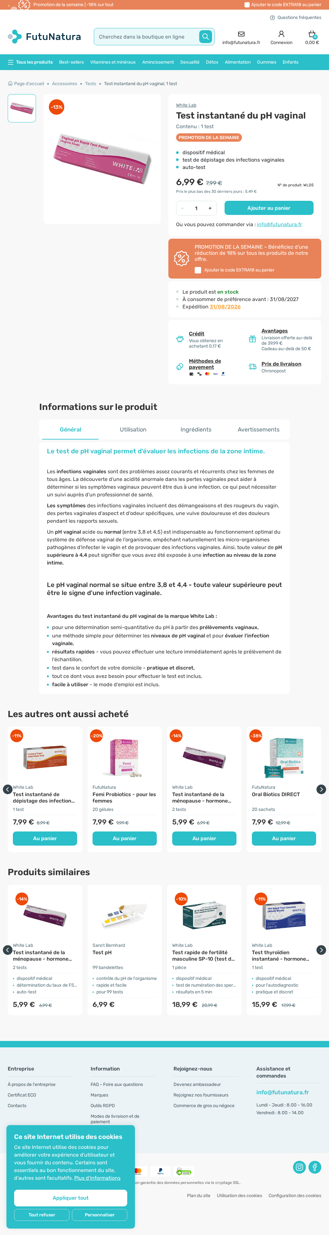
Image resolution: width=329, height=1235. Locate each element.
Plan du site (198, 1195)
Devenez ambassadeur (197, 1084)
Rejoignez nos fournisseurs (200, 1095)
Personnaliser (100, 1215)
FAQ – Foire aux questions (117, 1084)
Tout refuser (42, 1215)
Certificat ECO (22, 1095)
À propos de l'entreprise (32, 1084)
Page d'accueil (29, 83)
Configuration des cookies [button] (295, 1195)
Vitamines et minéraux (113, 62)
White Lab (186, 105)
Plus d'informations (97, 1178)
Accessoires (64, 83)
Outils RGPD (103, 1105)
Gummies (266, 62)
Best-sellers (71, 62)
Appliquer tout (71, 1198)
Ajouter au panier (268, 208)
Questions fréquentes (299, 17)
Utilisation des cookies (239, 1195)
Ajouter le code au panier (286, 4)
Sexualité (190, 62)
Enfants (290, 62)
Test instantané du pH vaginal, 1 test (140, 83)
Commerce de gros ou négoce (204, 1105)
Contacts (17, 1105)
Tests (90, 83)
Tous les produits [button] (34, 62)
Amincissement (158, 62)
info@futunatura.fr (279, 224)
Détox (212, 62)
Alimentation (238, 62)
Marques (99, 1095)
